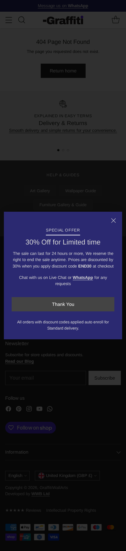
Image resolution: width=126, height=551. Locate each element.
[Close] (113, 220)
